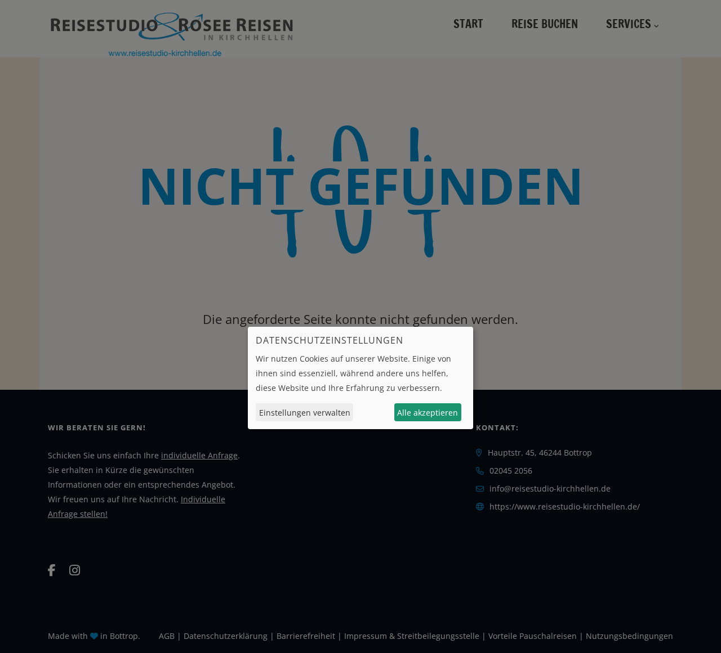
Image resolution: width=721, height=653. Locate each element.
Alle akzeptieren (427, 412)
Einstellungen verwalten (304, 412)
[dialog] (360, 378)
